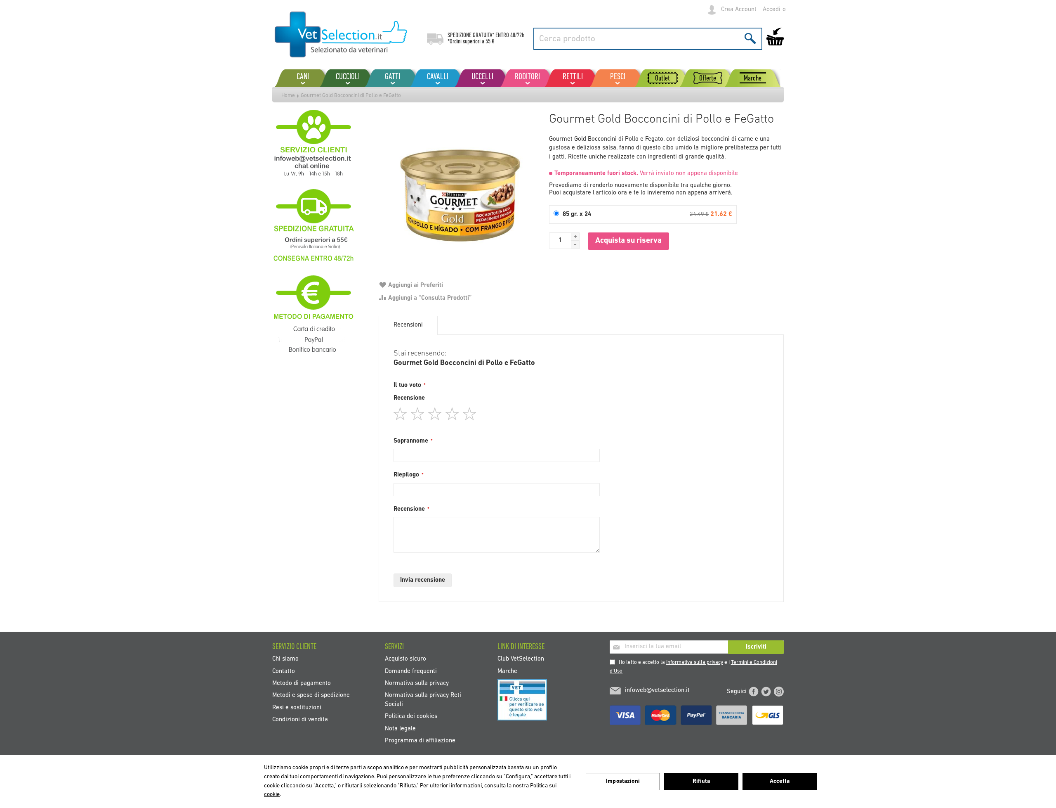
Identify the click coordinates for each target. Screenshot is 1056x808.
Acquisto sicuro (405, 659)
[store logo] (341, 35)
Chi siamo (285, 659)
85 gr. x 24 (577, 214)
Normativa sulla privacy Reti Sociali (423, 699)
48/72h (517, 35)
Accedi (771, 10)
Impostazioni (623, 781)
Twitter (766, 691)
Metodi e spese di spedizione (311, 695)
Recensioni (408, 325)
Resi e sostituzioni (296, 707)
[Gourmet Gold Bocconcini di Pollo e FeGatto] (459, 189)
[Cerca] (750, 38)
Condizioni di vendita (300, 720)
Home (288, 95)
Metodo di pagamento (301, 683)
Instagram (779, 692)
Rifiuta (701, 781)
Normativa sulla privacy (417, 683)
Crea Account (739, 10)
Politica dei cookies (411, 716)
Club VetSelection (520, 659)
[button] (575, 236)
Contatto (283, 671)
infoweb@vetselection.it (657, 690)
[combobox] (647, 39)
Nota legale (400, 728)
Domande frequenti (411, 671)
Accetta (780, 781)
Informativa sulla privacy (694, 662)
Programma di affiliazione (420, 741)
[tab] (408, 325)
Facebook (753, 691)
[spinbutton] (560, 240)
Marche (507, 671)
